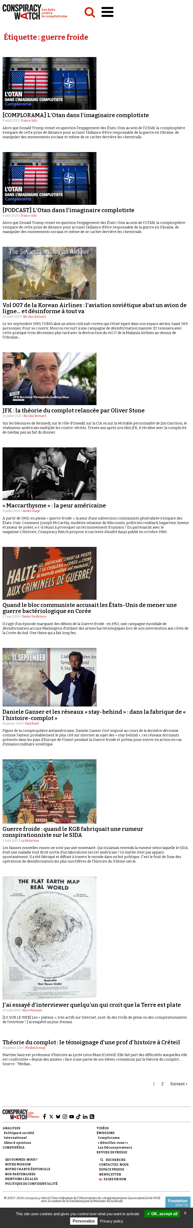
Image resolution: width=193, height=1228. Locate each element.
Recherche (115, 1160)
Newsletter (110, 1174)
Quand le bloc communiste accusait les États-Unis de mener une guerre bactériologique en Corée (90, 608)
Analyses (11, 1128)
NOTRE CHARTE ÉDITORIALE (27, 1169)
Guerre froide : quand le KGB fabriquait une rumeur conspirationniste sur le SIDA (73, 832)
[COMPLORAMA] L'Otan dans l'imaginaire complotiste (76, 115)
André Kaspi (31, 511)
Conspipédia (14, 1147)
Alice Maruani (32, 1010)
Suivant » (178, 1083)
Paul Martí (32, 723)
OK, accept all (163, 1214)
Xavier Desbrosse (34, 616)
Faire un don (115, 1179)
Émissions (105, 1133)
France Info (29, 120)
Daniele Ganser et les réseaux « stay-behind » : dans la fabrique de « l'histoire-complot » (94, 715)
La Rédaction (30, 840)
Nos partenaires (20, 1174)
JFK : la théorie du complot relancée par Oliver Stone (74, 410)
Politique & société (19, 1133)
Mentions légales (21, 1179)
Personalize (84, 1221)
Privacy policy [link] (111, 1221)
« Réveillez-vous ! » (113, 1143)
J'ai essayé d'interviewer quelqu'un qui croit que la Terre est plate (92, 1005)
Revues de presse (111, 1152)
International (15, 1138)
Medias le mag (35, 1048)
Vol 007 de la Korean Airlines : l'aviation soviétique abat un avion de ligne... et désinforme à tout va (95, 308)
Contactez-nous (114, 1164)
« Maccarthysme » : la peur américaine (54, 505)
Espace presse (111, 1169)
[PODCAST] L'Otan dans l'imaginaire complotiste (68, 210)
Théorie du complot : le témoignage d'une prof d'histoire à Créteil (91, 1042)
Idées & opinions (17, 1143)
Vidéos (102, 1128)
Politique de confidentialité (31, 1184)
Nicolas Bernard (34, 316)
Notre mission (18, 1164)
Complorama (109, 1138)
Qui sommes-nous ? (21, 1159)
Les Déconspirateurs (115, 1147)
